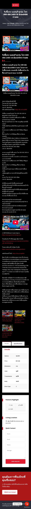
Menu (16, 5)
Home (4, 23)
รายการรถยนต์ (10, 23)
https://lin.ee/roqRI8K (21, 109)
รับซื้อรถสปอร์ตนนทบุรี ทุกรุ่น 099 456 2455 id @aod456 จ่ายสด (19, 319)
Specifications (18, 343)
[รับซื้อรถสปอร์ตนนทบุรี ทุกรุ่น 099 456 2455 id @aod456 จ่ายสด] (20, 313)
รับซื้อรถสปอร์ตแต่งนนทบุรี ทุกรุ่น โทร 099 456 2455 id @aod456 (7, 334)
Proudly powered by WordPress (11, 504)
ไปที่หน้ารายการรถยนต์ (10, 492)
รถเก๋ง (17, 381)
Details (7, 343)
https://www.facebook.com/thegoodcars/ (13, 249)
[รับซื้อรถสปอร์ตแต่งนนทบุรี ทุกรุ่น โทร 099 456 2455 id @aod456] (7, 328)
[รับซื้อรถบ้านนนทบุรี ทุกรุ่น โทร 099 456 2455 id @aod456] (7, 313)
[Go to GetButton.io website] (27, 507)
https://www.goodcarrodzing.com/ (11, 235)
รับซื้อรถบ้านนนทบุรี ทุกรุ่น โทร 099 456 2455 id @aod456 (7, 319)
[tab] (6, 344)
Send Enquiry (15, 461)
